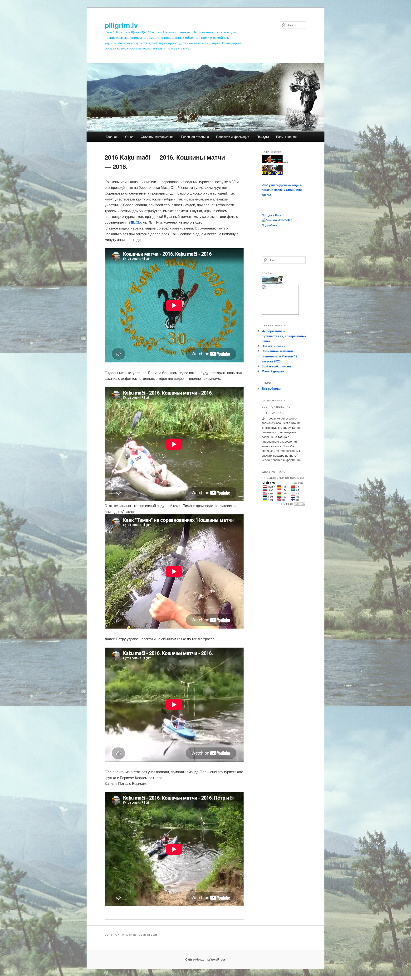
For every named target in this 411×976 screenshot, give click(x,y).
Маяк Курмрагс (273, 371)
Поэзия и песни (273, 346)
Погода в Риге (271, 215)
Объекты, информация (157, 136)
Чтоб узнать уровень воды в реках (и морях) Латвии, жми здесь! (282, 190)
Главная (111, 136)
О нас (129, 136)
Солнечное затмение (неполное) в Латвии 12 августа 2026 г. (279, 356)
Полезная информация (232, 136)
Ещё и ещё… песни (276, 366)
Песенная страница (195, 136)
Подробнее (269, 225)
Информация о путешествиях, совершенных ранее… (284, 336)
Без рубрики (271, 388)
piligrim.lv (121, 25)
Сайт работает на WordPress (205, 959)
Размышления (286, 136)
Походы (263, 136)
